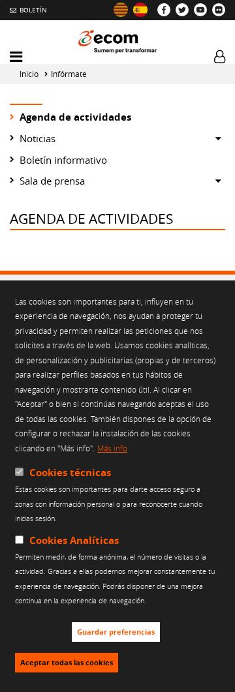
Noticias (37, 138)
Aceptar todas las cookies (66, 662)
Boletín (33, 9)
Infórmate (69, 74)
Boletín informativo (63, 159)
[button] (16, 57)
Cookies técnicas (70, 472)
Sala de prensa (52, 180)
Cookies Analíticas (74, 540)
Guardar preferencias (116, 632)
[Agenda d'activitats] (121, 10)
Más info (112, 448)
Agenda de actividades (75, 117)
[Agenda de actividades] (140, 10)
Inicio (29, 74)
